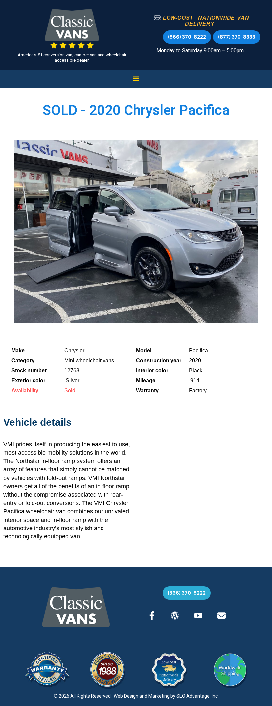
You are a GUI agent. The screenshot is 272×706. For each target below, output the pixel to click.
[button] (136, 78)
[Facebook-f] (152, 615)
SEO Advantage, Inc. (197, 696)
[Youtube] (198, 615)
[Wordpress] (175, 615)
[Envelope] (221, 615)
